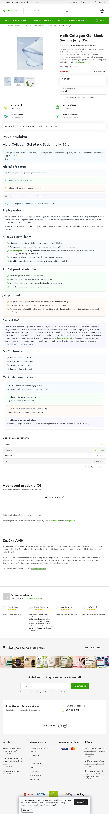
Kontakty (32, 767)
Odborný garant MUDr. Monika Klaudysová (17, 2)
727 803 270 (73, 710)
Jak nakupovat (34, 755)
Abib (66, 91)
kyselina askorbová (64, 338)
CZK (73, 2)
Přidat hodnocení (54, 497)
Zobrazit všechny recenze (32, 598)
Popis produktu (10, 126)
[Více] (100, 20)
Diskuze (41, 126)
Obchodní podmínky (36, 763)
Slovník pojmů (34, 771)
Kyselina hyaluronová (19, 250)
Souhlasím (81, 802)
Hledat (67, 11)
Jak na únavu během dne (11, 771)
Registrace (101, 2)
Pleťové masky (99, 450)
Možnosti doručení (100, 71)
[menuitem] (7, 20)
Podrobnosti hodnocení (89, 45)
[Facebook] (60, 726)
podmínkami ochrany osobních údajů (52, 692)
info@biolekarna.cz (76, 705)
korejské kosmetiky (38, 568)
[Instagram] (65, 726)
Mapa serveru (34, 779)
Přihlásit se (80, 686)
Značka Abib (54, 126)
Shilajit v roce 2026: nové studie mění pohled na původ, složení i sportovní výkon (94, 751)
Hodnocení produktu (27, 126)
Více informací (50, 805)
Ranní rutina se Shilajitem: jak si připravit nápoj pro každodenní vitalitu (13, 761)
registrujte (71, 520)
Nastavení (27, 810)
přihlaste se (55, 520)
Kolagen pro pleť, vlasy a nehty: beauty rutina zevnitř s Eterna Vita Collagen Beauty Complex (95, 774)
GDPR (32, 759)
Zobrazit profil (93, 648)
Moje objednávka (35, 775)
